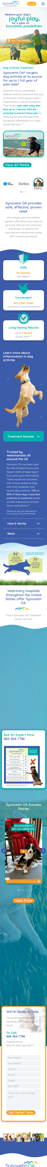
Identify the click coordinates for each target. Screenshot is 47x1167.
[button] (42, 3)
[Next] (43, 850)
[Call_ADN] (31, 4)
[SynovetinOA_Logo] (12, 4)
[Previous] (4, 850)
